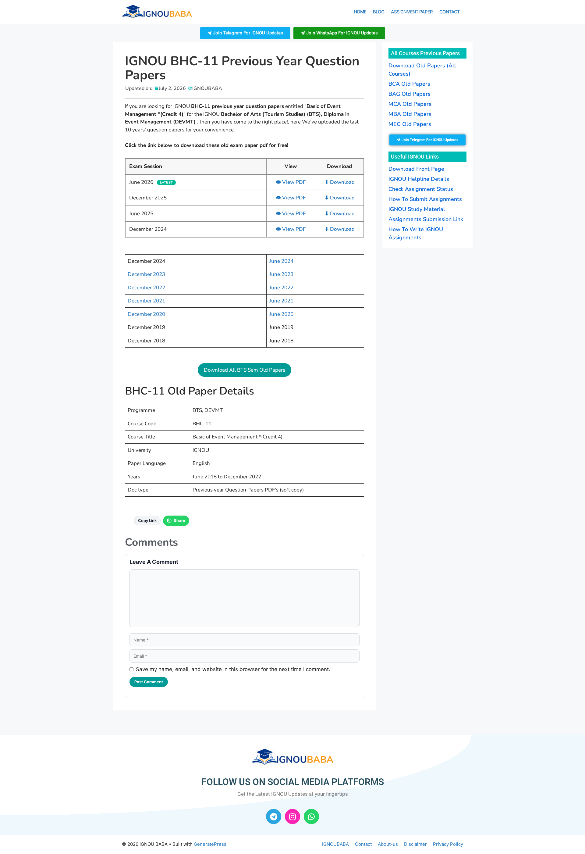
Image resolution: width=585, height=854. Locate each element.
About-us (388, 844)
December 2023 (146, 274)
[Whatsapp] (311, 816)
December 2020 (146, 314)
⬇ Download (339, 182)
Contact (449, 12)
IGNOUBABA (335, 844)
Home (360, 12)
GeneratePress (210, 844)
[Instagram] (292, 816)
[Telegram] (273, 816)
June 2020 (281, 314)
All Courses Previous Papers (425, 53)
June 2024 (281, 261)
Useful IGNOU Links (415, 156)
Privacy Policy (448, 844)
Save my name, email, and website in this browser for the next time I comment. (233, 669)
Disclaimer (415, 844)
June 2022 (281, 287)
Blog (378, 12)
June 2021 (281, 300)
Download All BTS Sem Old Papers (244, 369)
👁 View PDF (291, 182)
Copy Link (147, 520)
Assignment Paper (412, 12)
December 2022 (146, 287)
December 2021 (146, 300)
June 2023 (281, 274)
